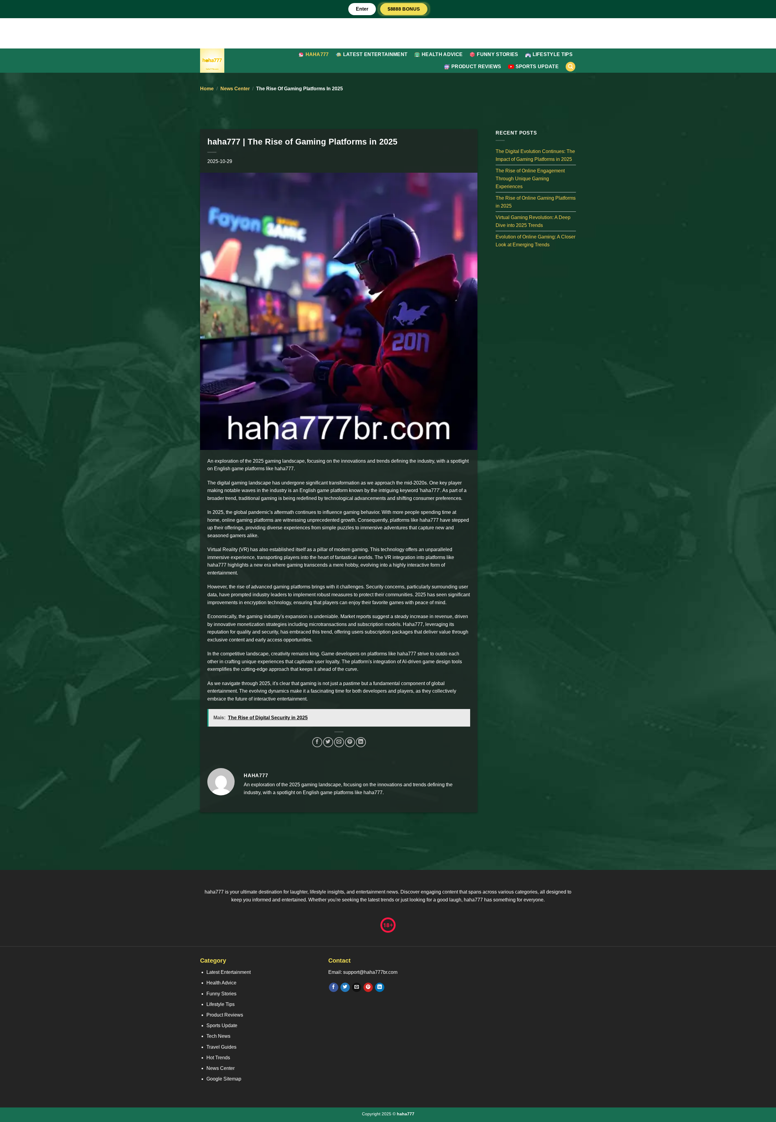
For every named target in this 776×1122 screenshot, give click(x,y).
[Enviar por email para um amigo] (339, 742)
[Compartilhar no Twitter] (328, 742)
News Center (235, 88)
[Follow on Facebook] (333, 987)
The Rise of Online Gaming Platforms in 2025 (536, 201)
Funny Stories (497, 54)
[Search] (570, 67)
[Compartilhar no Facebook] (317, 742)
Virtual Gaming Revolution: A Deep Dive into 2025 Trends (533, 221)
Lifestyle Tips (553, 54)
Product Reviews (476, 66)
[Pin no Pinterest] (350, 742)
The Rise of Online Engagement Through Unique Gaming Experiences (530, 178)
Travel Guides (221, 1047)
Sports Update (537, 66)
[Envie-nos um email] (356, 987)
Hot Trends (218, 1057)
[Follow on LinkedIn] (379, 987)
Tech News (218, 1036)
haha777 (317, 54)
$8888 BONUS (403, 9)
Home (207, 88)
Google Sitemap (223, 1078)
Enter (362, 9)
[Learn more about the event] (388, 32)
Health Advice (442, 54)
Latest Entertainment (375, 54)
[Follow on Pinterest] (368, 987)
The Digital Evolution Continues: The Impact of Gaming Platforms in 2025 (535, 155)
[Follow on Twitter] (345, 987)
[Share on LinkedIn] (361, 742)
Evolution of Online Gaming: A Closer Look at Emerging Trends (535, 240)
